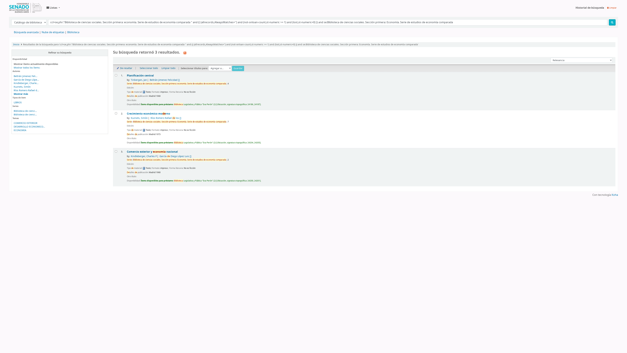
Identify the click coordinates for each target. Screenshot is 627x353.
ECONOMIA (20, 130)
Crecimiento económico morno (148, 113)
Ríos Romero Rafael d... (26, 90)
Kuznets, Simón (22, 87)
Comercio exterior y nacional (152, 151)
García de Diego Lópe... (26, 80)
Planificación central (140, 75)
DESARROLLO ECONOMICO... (29, 126)
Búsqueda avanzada (26, 32)
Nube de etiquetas (53, 32)
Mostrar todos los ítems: (27, 67)
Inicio (16, 44)
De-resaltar (125, 68)
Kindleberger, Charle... (26, 83)
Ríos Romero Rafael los (166, 118)
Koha (615, 195)
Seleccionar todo (149, 68)
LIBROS (18, 102)
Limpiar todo (168, 68)
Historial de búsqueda (590, 8)
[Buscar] (612, 22)
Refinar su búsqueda (59, 52)
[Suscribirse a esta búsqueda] (185, 53)
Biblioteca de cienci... (25, 111)
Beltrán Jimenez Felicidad (165, 80)
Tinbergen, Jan (139, 80)
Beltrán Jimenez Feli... (25, 76)
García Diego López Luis (175, 156)
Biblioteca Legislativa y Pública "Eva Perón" (25, 7)
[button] (53, 8)
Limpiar (613, 7)
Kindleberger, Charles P (144, 156)
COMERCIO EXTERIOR (25, 123)
